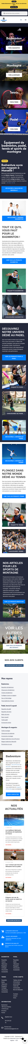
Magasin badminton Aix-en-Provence (10, 739)
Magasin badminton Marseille (8, 741)
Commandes (16, 988)
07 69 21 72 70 (11, 183)
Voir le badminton (14, 48)
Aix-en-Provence (16, 764)
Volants (3, 962)
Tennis (3, 977)
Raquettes (4, 960)
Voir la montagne (14, 75)
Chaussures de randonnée (7, 733)
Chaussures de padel (15, 413)
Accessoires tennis (6, 722)
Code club (15, 986)
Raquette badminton (15, 291)
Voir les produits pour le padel (14, 357)
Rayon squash (4, 717)
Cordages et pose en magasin (8, 695)
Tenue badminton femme (7, 701)
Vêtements (4, 964)
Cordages (3, 968)
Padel (15, 956)
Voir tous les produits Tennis (14, 496)
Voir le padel (14, 129)
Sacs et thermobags (6, 698)
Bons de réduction (18, 989)
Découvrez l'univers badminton (15, 218)
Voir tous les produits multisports (14, 646)
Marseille (8, 766)
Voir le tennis (14, 102)
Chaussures (4, 969)
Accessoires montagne (7, 736)
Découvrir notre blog (14, 920)
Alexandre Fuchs (14, 1038)
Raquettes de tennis (6, 711)
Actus (14, 998)
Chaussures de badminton (7, 690)
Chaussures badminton (14, 317)
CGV (16, 1040)
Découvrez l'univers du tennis (14, 461)
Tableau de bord (17, 980)
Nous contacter (13, 794)
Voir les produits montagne (14, 601)
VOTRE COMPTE (18, 977)
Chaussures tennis (16, 551)
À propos (15, 994)
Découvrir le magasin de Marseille (14, 189)
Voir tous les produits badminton (14, 261)
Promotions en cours (6, 744)
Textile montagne (5, 730)
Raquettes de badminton (7, 687)
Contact (15, 996)
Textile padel (4, 720)
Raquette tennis (17, 525)
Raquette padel (17, 387)
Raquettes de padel (6, 709)
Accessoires (4, 971)
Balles (15, 962)
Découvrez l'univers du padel (14, 437)
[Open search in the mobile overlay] (14, 13)
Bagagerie (4, 966)
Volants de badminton (6, 692)
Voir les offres (14, 7)
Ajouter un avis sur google (14, 665)
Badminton (5, 956)
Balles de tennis (5, 714)
